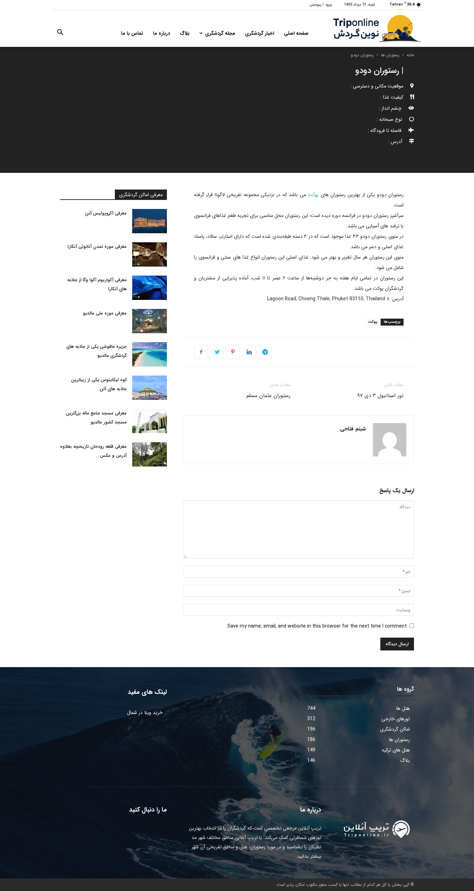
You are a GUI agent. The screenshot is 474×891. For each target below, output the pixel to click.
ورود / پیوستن (321, 5)
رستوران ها (390, 55)
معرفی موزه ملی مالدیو (105, 313)
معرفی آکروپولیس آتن (106, 213)
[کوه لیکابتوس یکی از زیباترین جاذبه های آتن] (149, 388)
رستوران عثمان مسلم (268, 396)
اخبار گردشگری (259, 33)
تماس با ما (132, 33)
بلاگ (184, 33)
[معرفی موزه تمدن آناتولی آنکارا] (149, 254)
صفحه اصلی (296, 33)
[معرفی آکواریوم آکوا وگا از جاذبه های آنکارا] (149, 288)
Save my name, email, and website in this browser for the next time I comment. (316, 626)
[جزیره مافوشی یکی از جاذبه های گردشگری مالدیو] (149, 354)
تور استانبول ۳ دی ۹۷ (380, 396)
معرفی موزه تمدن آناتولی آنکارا (97, 246)
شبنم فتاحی (353, 429)
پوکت (313, 195)
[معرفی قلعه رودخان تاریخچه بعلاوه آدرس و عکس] (149, 454)
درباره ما (161, 33)
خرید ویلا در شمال (145, 712)
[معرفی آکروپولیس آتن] (149, 221)
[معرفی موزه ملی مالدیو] (149, 321)
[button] (60, 33)
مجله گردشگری (220, 33)
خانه (410, 55)
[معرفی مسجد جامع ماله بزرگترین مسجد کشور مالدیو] (149, 421)
